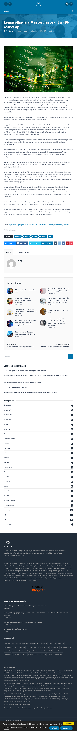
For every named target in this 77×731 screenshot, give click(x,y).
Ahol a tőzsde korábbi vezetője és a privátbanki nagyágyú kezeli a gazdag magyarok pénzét (59, 300)
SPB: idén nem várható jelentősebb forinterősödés (26, 347)
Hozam (6, 462)
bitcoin (6, 424)
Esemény (7, 448)
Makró (6, 486)
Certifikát (7, 429)
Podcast (6, 496)
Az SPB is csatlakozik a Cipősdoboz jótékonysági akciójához (23, 300)
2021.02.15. (52, 304)
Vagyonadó (8, 524)
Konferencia (8, 472)
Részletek (6, 729)
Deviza (6, 434)
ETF (5, 453)
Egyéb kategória (9, 438)
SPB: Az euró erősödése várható (26, 290)
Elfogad (54, 728)
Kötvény (11, 31)
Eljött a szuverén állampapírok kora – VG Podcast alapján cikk (25, 333)
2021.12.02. (19, 304)
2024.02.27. (19, 327)
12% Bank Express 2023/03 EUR (58, 310)
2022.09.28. (52, 327)
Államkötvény (8, 405)
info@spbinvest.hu (47, 708)
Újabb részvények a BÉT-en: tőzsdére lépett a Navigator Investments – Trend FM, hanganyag (57, 322)
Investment (8, 467)
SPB (20, 261)
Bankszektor (8, 415)
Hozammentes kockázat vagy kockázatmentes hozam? (23, 383)
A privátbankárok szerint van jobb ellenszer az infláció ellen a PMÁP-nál (26, 311)
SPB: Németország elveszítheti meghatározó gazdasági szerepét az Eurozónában (25, 323)
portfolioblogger (9, 500)
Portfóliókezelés (9, 505)
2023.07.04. (19, 292)
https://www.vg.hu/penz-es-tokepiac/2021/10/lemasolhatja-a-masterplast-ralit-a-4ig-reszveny (39, 225)
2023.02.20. (52, 313)
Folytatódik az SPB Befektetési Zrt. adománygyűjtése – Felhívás (59, 290)
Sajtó (5, 515)
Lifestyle (7, 481)
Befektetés (8, 419)
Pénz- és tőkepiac (10, 491)
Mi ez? (38, 593)
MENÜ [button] (6, 11)
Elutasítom (66, 728)
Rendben (68, 723)
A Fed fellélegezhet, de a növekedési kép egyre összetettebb (25, 371)
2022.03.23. (52, 293)
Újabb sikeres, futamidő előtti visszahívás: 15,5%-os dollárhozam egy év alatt (30, 392)
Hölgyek (6, 458)
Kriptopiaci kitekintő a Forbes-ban (15, 387)
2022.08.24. (19, 316)
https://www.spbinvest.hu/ (16, 555)
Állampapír (7, 410)
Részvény (7, 510)
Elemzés (6, 443)
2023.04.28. (19, 336)
